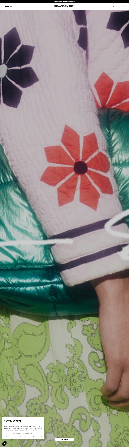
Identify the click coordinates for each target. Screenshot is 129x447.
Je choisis (23, 437)
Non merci (9, 437)
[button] (4, 443)
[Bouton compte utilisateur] (118, 6)
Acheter (8, 6)
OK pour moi (37, 437)
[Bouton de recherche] (113, 6)
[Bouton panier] (123, 6)
